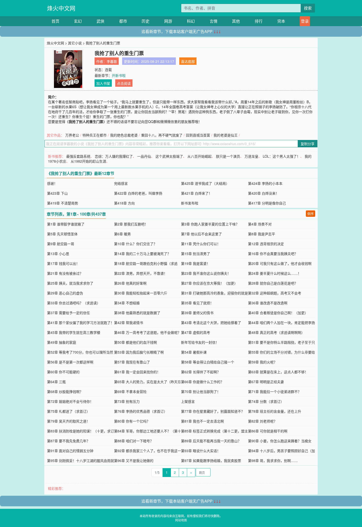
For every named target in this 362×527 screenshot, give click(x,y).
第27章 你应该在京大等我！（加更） (209, 283)
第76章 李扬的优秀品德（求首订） (140, 411)
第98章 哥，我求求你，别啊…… (273, 460)
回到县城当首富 (198, 135)
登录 (305, 21)
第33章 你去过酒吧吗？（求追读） (73, 302)
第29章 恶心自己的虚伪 (65, 292)
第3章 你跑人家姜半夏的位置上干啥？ (210, 223)
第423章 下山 (57, 193)
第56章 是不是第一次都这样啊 (70, 361)
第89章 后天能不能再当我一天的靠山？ (211, 440)
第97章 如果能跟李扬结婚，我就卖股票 (211, 460)
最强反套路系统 (78, 156)
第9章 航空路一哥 (60, 243)
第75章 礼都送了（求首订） (68, 411)
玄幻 (78, 21)
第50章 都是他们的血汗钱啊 (135, 342)
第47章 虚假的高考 (195, 332)
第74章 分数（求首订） (266, 401)
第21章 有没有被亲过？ (65, 273)
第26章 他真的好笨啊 (130, 283)
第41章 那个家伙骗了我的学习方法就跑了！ (80, 322)
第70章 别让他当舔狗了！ (200, 391)
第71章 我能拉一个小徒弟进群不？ (274, 391)
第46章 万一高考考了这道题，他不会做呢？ (147, 332)
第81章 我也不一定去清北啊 (202, 421)
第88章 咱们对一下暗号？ (133, 440)
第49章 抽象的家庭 (61, 342)
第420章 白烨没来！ (263, 193)
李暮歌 (112, 61)
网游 (168, 21)
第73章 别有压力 (127, 401)
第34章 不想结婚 (127, 302)
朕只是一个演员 (228, 156)
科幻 (191, 21)
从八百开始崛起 (199, 156)
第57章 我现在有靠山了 (132, 361)
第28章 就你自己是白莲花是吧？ (273, 283)
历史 (145, 21)
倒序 (310, 213)
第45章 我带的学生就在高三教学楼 (73, 332)
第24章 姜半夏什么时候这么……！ (274, 273)
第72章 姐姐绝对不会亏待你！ (70, 401)
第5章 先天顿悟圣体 (62, 233)
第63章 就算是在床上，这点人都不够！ (278, 371)
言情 (213, 21)
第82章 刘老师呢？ (262, 421)
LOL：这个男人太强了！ (281, 156)
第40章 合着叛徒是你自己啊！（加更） (278, 312)
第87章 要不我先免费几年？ (68, 440)
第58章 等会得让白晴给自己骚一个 (207, 361)
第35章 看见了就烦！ (197, 302)
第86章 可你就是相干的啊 (267, 430)
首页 (55, 21)
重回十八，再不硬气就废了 (161, 135)
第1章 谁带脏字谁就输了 (65, 223)
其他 (236, 21)
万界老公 (72, 135)
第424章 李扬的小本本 (265, 183)
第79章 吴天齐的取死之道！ (68, 421)
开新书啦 (119, 75)
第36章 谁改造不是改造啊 (267, 302)
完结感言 (121, 183)
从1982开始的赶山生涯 (88, 161)
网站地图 (181, 520)
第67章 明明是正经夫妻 (266, 381)
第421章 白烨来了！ (196, 193)
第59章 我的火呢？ (262, 361)
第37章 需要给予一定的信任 (68, 312)
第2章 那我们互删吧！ (131, 223)
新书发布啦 (189, 203)
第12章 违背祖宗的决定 (266, 243)
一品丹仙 (144, 156)
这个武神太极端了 (169, 156)
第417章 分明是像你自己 (267, 203)
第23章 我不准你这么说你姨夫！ (206, 273)
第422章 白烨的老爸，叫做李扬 (138, 193)
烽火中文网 (61, 8)
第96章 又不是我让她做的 (133, 460)
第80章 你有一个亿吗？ (132, 421)
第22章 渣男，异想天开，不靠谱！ (140, 273)
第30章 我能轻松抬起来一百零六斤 (140, 292)
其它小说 (75, 42)
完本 (281, 21)
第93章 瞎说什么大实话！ (200, 450)
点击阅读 (124, 83)
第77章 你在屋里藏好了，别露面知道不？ (213, 411)
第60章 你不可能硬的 (63, 371)
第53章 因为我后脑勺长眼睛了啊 (139, 352)
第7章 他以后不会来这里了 (201, 233)
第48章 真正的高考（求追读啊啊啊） (276, 332)
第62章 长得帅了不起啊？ (200, 371)
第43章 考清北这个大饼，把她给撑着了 (211, 322)
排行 (259, 21)
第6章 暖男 (122, 233)
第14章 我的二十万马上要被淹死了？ (142, 253)
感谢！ (52, 183)
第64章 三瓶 (56, 381)
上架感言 (188, 401)
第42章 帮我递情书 (128, 322)
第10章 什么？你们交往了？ (135, 243)
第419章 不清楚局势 (62, 203)
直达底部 (188, 61)
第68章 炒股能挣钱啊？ (65, 391)
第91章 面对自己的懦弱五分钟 (70, 450)
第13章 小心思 (58, 253)
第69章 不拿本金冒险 (130, 391)
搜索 (308, 8)
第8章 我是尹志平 (261, 233)
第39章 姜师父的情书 (197, 312)
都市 (123, 21)
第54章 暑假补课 (194, 352)
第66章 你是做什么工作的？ (202, 381)
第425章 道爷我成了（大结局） (205, 183)
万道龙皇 (251, 156)
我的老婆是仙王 (226, 135)
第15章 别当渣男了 (195, 253)
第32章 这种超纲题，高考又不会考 (274, 292)
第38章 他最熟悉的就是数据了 (137, 312)
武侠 (100, 21)
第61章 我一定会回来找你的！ (137, 371)
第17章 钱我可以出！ (63, 263)
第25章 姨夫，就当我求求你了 (70, 283)
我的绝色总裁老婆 (124, 135)
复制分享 (307, 143)
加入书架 (103, 83)
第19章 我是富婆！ (195, 263)
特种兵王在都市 (94, 135)
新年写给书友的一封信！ (200, 342)
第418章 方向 (124, 203)
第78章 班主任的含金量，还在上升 (274, 411)
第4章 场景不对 (260, 223)
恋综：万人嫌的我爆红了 (114, 156)
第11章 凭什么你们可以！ (200, 243)
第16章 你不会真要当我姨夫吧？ (273, 253)
